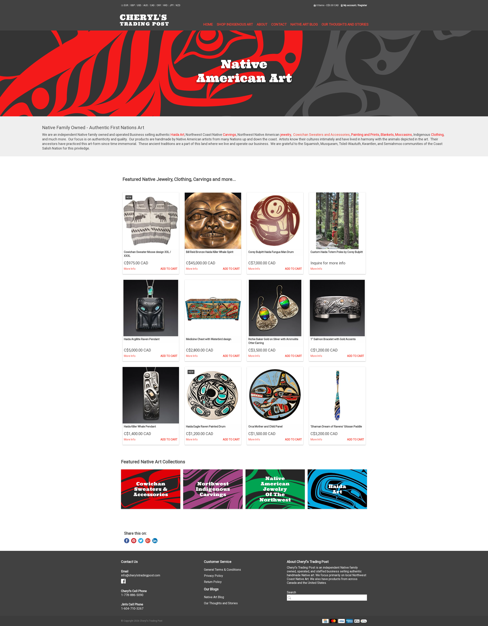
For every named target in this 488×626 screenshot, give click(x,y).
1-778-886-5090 (132, 595)
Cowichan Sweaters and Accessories (321, 135)
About (262, 24)
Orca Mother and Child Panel (265, 426)
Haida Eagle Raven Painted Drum (206, 426)
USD (139, 5)
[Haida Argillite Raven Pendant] (151, 308)
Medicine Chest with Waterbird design (208, 339)
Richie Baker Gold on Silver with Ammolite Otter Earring (273, 341)
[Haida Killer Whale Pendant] (151, 395)
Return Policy (213, 582)
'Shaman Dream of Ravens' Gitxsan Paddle (336, 426)
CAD (152, 5)
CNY (159, 5)
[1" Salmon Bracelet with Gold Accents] (337, 308)
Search (291, 592)
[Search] (291, 597)
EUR (126, 5)
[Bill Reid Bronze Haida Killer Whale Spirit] (213, 220)
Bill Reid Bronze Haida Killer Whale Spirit (209, 251)
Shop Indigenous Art (235, 24)
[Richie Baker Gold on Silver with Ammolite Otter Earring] (275, 308)
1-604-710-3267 (132, 608)
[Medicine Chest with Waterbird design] (213, 308)
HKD (165, 5)
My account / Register (355, 5)
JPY (172, 5)
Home (208, 24)
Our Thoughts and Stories (345, 24)
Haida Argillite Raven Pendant (142, 339)
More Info (130, 268)
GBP (132, 5)
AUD (145, 5)
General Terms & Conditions (222, 569)
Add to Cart (169, 268)
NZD (178, 5)
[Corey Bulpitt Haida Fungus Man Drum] (275, 220)
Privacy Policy (213, 576)
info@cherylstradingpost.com (140, 575)
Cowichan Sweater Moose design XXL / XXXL (147, 253)
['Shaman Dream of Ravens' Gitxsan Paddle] (337, 395)
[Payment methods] (325, 621)
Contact (279, 24)
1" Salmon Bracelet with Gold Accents (333, 339)
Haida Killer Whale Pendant (140, 426)
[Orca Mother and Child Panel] (275, 395)
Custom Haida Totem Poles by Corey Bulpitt (337, 251)
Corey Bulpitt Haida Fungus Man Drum (271, 251)
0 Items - (327, 5)
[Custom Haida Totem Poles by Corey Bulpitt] (337, 220)
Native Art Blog (304, 24)
